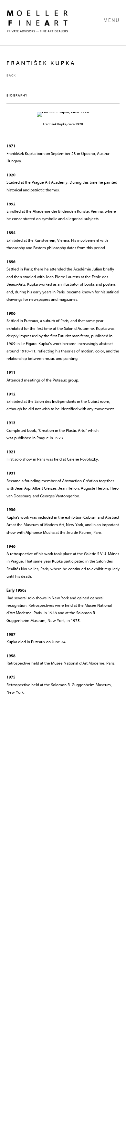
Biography (16, 95)
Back (11, 75)
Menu (111, 20)
